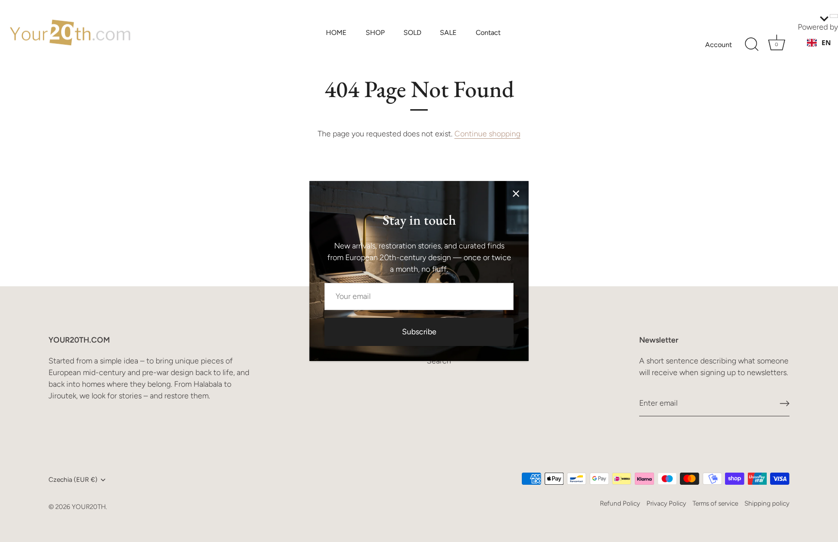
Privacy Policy (666, 503)
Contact (488, 32)
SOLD (412, 32)
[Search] (751, 44)
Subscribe (419, 331)
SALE (448, 32)
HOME (336, 32)
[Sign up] (785, 403)
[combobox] (819, 42)
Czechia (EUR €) (72, 479)
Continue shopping (487, 133)
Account (718, 44)
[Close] (516, 193)
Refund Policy (620, 503)
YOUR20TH (89, 506)
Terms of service (715, 503)
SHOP (375, 32)
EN (826, 42)
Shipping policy (767, 503)
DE (826, 52)
